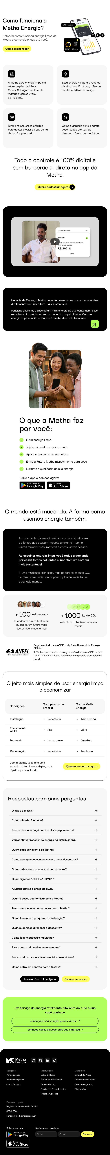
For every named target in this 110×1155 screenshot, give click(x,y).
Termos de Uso (48, 1084)
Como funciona (13, 1084)
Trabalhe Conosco (49, 1093)
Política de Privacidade (52, 1079)
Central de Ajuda (83, 1074)
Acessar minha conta (85, 1079)
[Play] (55, 241)
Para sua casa (13, 1074)
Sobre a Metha (48, 1074)
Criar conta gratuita (84, 1084)
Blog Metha (80, 1089)
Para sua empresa (15, 1079)
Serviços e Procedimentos (53, 1089)
